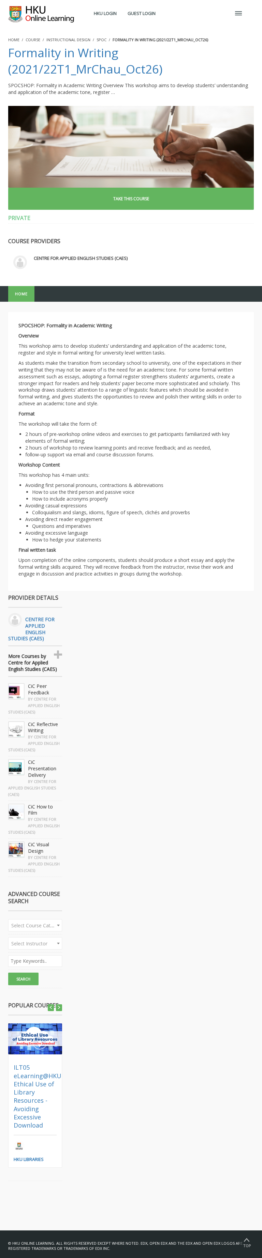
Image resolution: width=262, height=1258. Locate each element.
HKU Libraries (29, 1159)
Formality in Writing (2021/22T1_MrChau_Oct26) (85, 61)
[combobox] (35, 925)
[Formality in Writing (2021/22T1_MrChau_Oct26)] (131, 146)
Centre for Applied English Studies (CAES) (81, 258)
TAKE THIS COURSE (131, 199)
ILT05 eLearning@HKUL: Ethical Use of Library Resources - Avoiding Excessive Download (40, 1096)
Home (21, 293)
